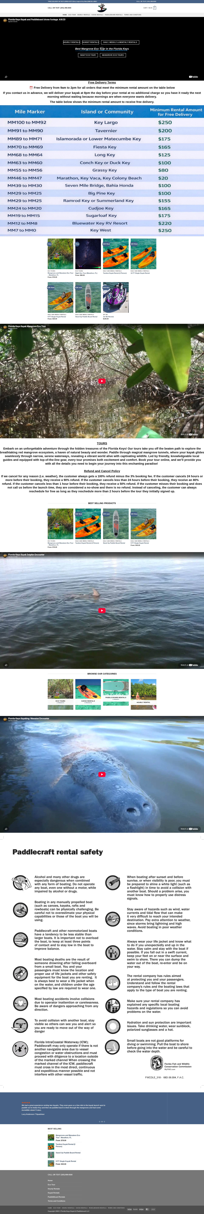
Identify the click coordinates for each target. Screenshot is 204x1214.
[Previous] (47, 530)
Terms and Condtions (132, 15)
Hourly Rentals (83, 15)
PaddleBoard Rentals (114, 15)
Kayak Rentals (97, 15)
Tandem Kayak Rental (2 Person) (115, 273)
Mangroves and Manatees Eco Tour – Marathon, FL (60, 274)
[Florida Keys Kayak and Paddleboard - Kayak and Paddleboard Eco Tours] (102, 8)
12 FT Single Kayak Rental (140, 273)
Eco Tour (72, 15)
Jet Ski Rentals (108, 317)
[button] (149, 8)
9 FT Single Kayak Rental (57, 317)
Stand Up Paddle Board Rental (86, 317)
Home (65, 15)
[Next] (156, 530)
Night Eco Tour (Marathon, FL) (86, 273)
